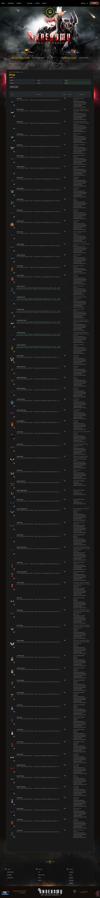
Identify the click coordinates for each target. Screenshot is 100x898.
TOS (39, 872)
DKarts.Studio (85, 891)
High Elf (82, 98)
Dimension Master (77, 233)
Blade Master (82, 155)
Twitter (71, 883)
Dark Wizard (76, 109)
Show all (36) (13, 87)
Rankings (11, 3)
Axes (38, 80)
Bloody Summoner (82, 231)
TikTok (70, 875)
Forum (71, 869)
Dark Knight (75, 121)
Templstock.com (83, 892)
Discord (29, 3)
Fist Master (81, 265)
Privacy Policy (41, 875)
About (44, 3)
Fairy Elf (75, 98)
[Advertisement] (50, 846)
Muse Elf (79, 98)
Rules (39, 877)
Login (94, 3)
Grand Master (82, 144)
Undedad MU (22, 893)
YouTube (71, 880)
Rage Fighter (76, 265)
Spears (39, 83)
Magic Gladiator (80, 110)
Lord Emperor (76, 220)
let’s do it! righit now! (27, 58)
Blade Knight (81, 121)
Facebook (71, 872)
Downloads (10, 877)
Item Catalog (16, 72)
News (3, 3)
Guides (37, 3)
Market (19, 3)
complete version (74, 58)
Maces (66, 80)
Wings (66, 83)
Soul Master (81, 109)
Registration (10, 872)
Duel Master (86, 110)
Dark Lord (75, 286)
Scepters (12, 83)
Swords (11, 80)
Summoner (75, 231)
